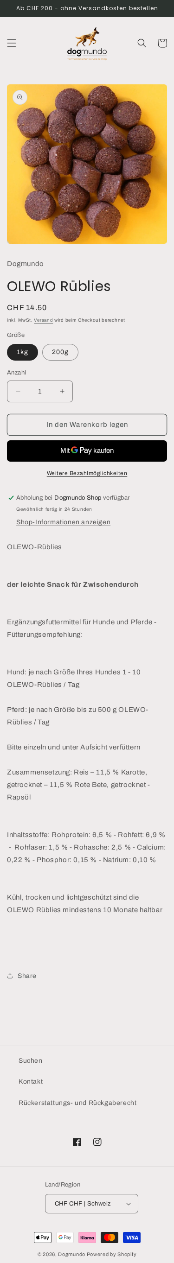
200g (60, 352)
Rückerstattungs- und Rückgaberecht (77, 1102)
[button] (11, 43)
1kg (22, 352)
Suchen (31, 1060)
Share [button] (27, 975)
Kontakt (31, 1081)
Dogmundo (71, 1254)
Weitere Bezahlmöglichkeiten (87, 473)
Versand (43, 320)
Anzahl (16, 372)
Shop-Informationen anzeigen (63, 522)
